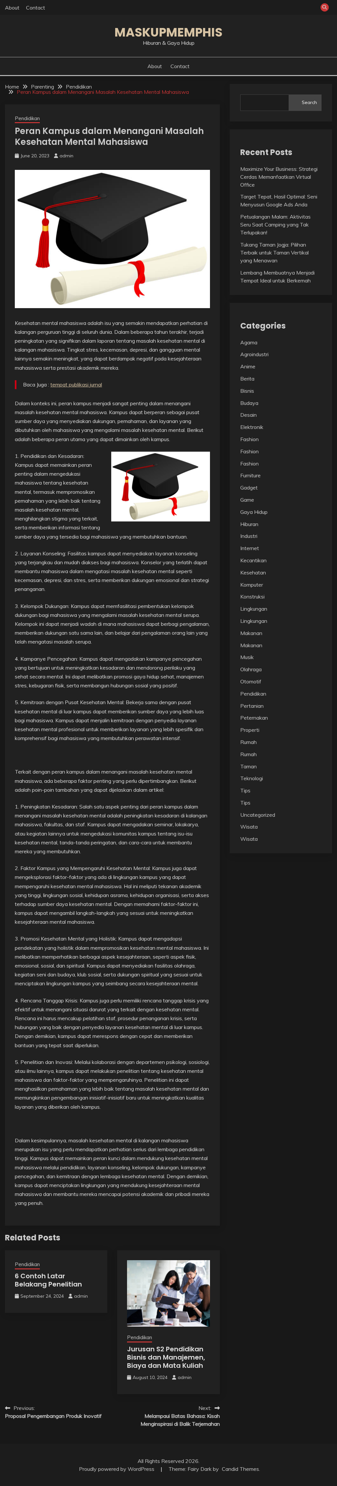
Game (247, 499)
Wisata (249, 826)
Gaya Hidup (254, 512)
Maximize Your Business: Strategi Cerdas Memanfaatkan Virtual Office (279, 177)
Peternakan (254, 717)
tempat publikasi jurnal (76, 384)
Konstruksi (252, 596)
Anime (247, 366)
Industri (248, 536)
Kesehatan (253, 572)
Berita (247, 378)
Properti (249, 730)
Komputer (251, 584)
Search (309, 102)
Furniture (250, 475)
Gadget (249, 487)
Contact (35, 7)
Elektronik (251, 427)
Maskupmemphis (168, 32)
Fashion (249, 439)
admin (66, 156)
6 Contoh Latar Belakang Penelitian (48, 1280)
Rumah (248, 742)
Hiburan (249, 524)
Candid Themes (240, 1469)
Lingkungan (253, 608)
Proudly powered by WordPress (117, 1469)
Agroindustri (254, 354)
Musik (247, 657)
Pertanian (252, 706)
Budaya (249, 403)
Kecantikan (253, 560)
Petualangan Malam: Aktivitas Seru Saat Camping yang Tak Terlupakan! (275, 224)
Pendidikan (27, 118)
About (12, 7)
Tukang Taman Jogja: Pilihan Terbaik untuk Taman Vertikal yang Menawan (274, 252)
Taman (248, 766)
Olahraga (251, 669)
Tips (245, 790)
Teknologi (251, 778)
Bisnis (247, 390)
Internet (249, 548)
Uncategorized (257, 814)
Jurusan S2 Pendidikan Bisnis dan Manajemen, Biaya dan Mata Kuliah (166, 1357)
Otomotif (250, 681)
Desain (248, 414)
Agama (248, 342)
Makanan (251, 633)
